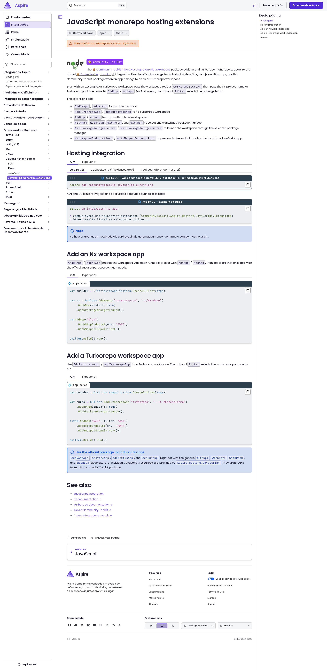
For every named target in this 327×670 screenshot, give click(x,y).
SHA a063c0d (73, 639)
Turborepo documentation (92, 505)
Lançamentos (156, 591)
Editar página (79, 537)
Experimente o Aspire (306, 5)
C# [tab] (72, 162)
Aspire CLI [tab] (77, 170)
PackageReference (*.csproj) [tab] (160, 170)
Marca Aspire (156, 598)
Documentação (273, 5)
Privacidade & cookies (219, 585)
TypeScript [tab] (89, 162)
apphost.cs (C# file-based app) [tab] (112, 170)
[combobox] (198, 625)
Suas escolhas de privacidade (233, 578)
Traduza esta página (107, 537)
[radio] (151, 625)
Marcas (211, 598)
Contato (153, 604)
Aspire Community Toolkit (91, 510)
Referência (155, 579)
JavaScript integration (89, 494)
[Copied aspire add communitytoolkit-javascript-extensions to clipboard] (248, 184)
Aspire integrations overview (93, 515)
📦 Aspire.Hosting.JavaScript (95, 74)
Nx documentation (86, 499)
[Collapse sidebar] (60, 17)
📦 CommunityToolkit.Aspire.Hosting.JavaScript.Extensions (131, 70)
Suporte (211, 604)
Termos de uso (215, 591)
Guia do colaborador (161, 585)
